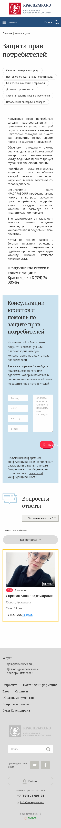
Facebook (45, 765)
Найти (48, 749)
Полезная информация (40, 685)
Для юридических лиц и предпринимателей (22, 671)
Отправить (48, 444)
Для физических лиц (20, 664)
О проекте (10, 685)
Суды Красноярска (16, 710)
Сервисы (21, 691)
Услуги (7, 658)
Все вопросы (28, 540)
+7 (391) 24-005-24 (30, 796)
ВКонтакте (34, 765)
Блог (6, 691)
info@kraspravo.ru (32, 802)
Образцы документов (18, 697)
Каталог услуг (23, 33)
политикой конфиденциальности (25, 475)
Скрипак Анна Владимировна (30, 596)
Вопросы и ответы (16, 704)
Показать (27, 614)
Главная (7, 33)
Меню (12, 22)
